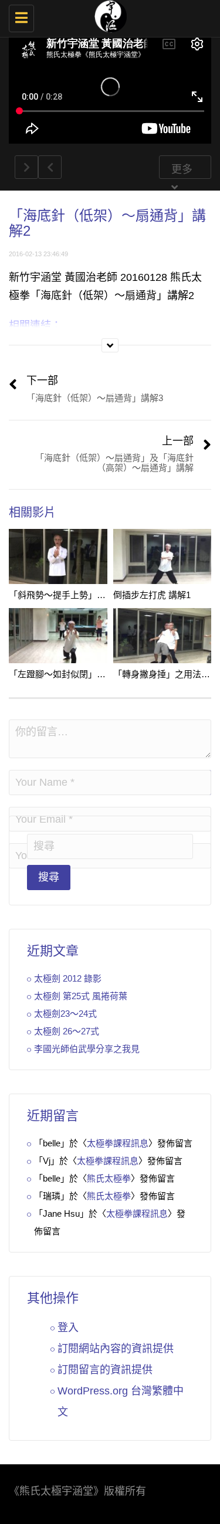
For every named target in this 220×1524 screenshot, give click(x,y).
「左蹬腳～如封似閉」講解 (61, 674)
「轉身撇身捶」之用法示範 (166, 674)
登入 (68, 1327)
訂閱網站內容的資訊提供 (115, 1349)
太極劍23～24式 (65, 1014)
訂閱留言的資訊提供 (105, 1370)
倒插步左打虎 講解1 (152, 595)
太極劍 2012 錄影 (67, 978)
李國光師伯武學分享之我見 (87, 1049)
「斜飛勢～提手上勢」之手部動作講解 (83, 595)
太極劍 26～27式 (66, 1031)
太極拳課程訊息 (117, 1143)
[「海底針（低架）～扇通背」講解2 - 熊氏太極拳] (107, 14)
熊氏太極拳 (109, 1178)
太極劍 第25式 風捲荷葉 (80, 996)
